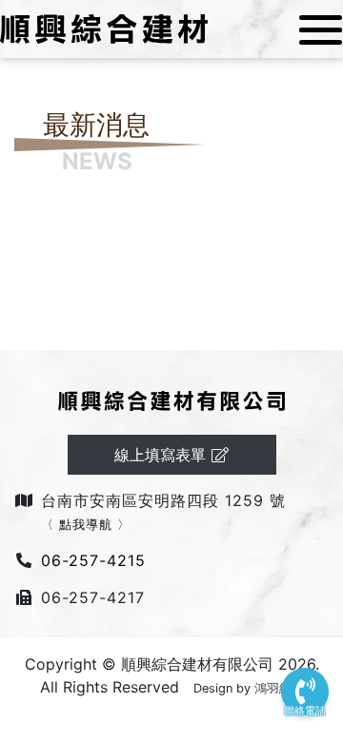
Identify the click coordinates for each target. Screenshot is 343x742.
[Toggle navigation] (315, 29)
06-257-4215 (93, 560)
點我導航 (85, 524)
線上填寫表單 (162, 454)
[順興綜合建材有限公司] (104, 27)
